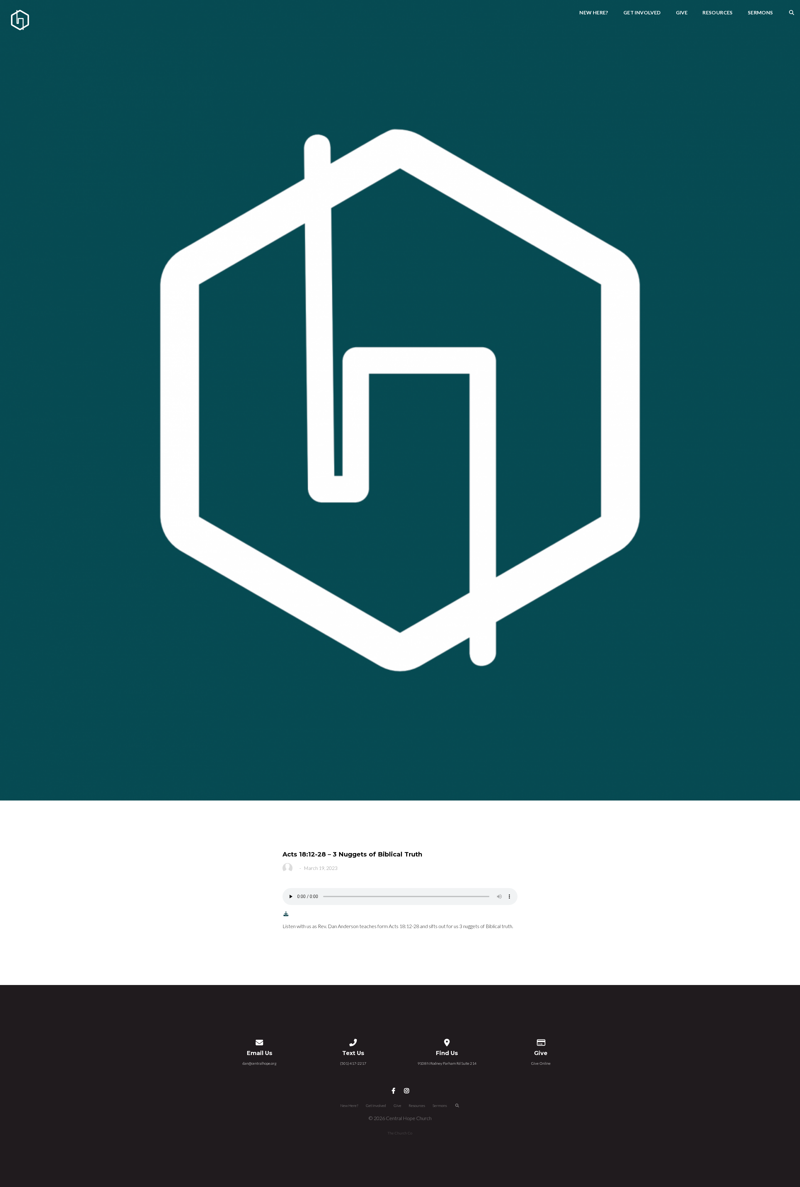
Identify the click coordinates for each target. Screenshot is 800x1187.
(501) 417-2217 (353, 1063)
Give (682, 12)
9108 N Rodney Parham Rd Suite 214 (447, 1063)
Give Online (541, 1063)
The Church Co (400, 1133)
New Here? (593, 12)
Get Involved (642, 12)
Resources (717, 12)
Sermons (760, 12)
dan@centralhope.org (259, 1063)
